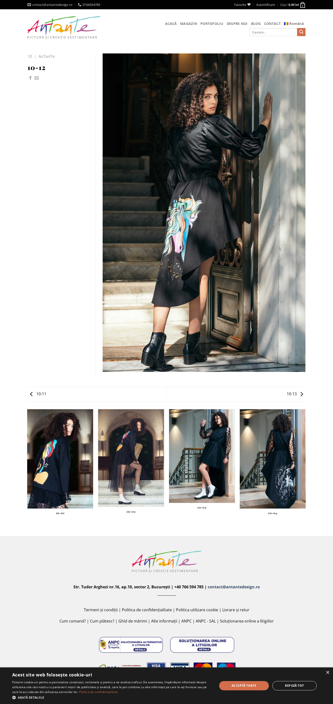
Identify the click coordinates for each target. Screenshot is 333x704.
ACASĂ (171, 23)
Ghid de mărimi (132, 621)
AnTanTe (47, 56)
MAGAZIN (188, 23)
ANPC (186, 621)
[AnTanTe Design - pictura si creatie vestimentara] (64, 27)
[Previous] (27, 472)
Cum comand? (72, 621)
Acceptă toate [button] (244, 686)
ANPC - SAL (206, 621)
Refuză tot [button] (294, 686)
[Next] (305, 472)
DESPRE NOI (237, 23)
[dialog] (166, 685)
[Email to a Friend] (37, 78)
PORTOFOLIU (211, 23)
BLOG (256, 23)
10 (30, 56)
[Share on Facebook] (30, 78)
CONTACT (272, 23)
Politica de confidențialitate (147, 609)
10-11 (40, 394)
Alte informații (164, 621)
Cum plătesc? (102, 621)
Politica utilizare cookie (197, 609)
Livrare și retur (235, 609)
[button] (111, 697)
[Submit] (301, 32)
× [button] (327, 672)
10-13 (292, 394)
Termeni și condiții (101, 609)
